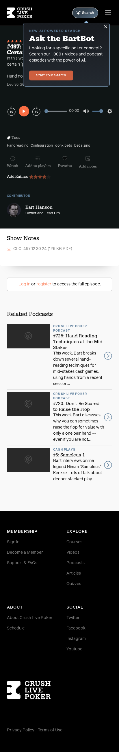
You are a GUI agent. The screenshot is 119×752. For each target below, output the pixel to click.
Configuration (42, 145)
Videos (72, 552)
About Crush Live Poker (30, 618)
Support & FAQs (22, 563)
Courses (74, 542)
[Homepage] (19, 13)
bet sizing (82, 145)
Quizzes (73, 584)
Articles (73, 573)
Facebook (75, 628)
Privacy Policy (20, 730)
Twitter (73, 618)
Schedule (16, 628)
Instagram (76, 639)
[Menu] (108, 12)
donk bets (63, 145)
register (43, 284)
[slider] (55, 111)
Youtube (74, 649)
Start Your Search (51, 75)
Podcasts (75, 563)
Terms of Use (50, 730)
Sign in (13, 542)
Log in (24, 284)
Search (88, 13)
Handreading (17, 145)
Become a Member (25, 552)
